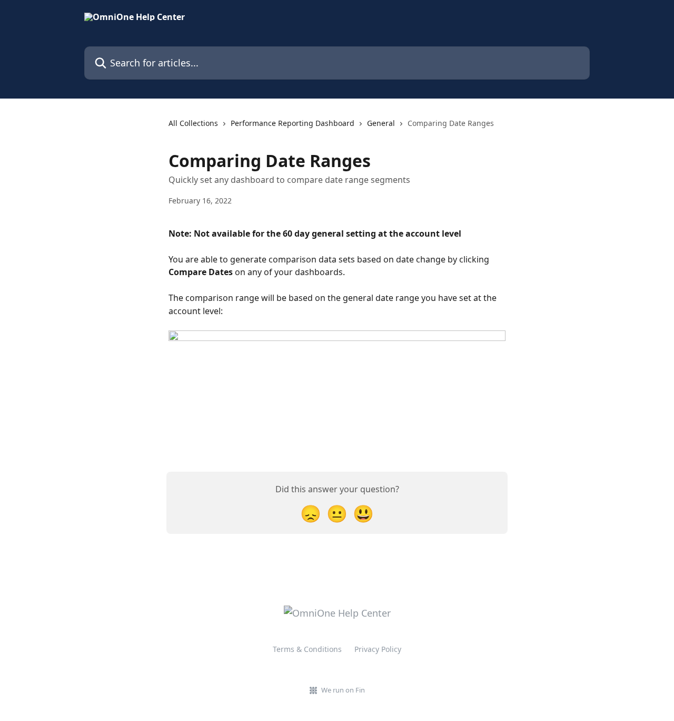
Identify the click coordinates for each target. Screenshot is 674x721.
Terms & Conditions (307, 649)
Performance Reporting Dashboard (292, 123)
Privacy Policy (377, 649)
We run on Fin (343, 690)
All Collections (193, 123)
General (381, 123)
